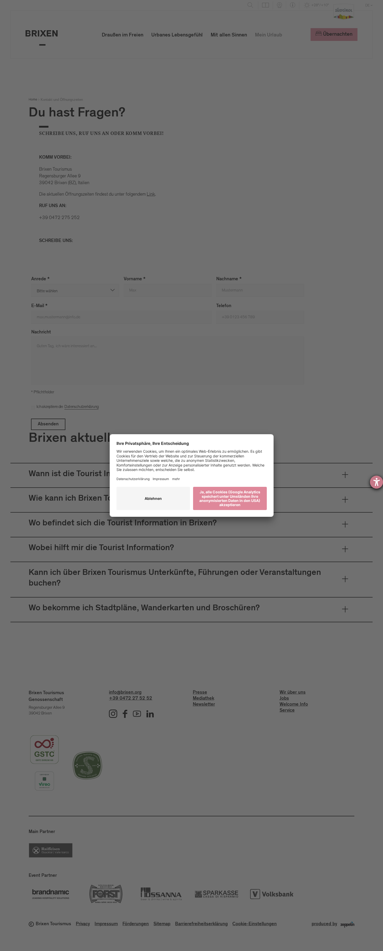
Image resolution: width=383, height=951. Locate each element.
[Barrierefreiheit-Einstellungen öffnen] (376, 482)
